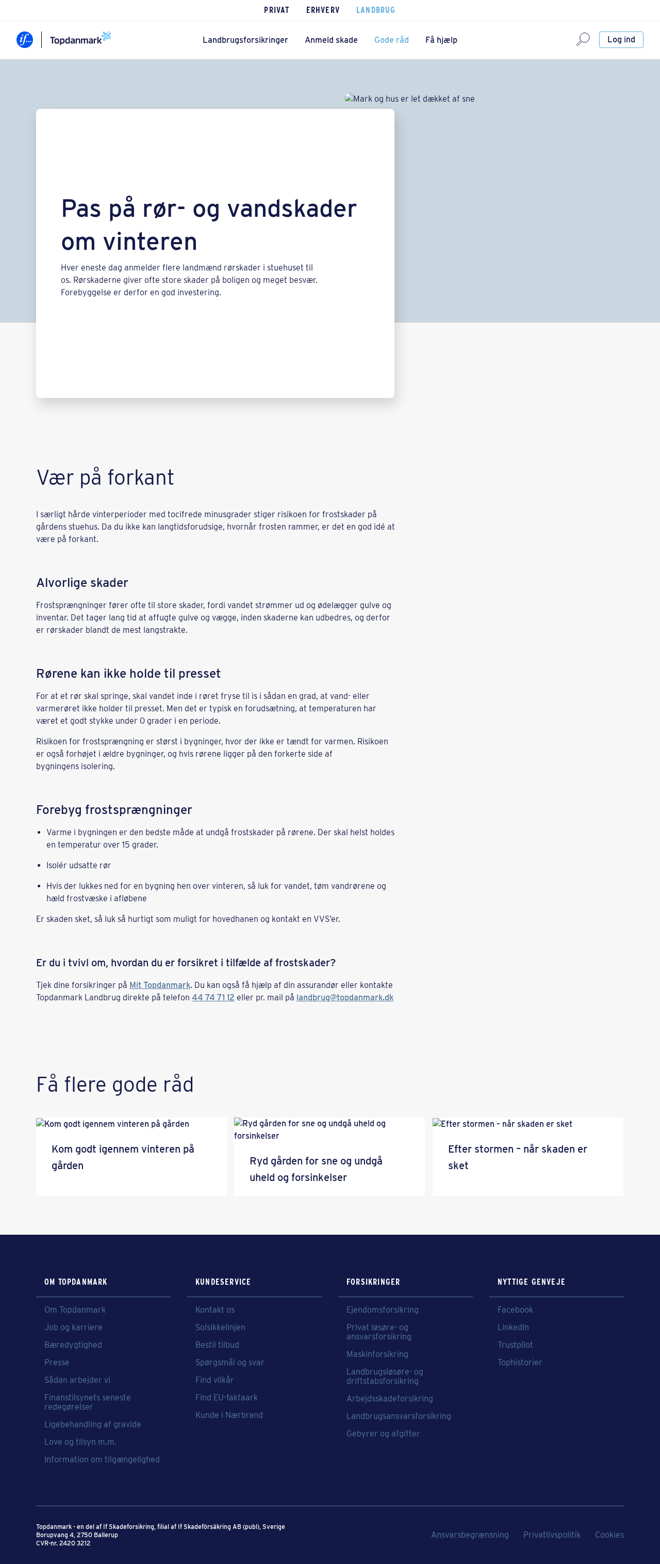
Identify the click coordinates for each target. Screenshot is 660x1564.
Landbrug (376, 10)
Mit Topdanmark (159, 985)
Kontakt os (215, 1310)
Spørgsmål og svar (230, 1362)
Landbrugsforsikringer (245, 40)
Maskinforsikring (377, 1354)
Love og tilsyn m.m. (80, 1442)
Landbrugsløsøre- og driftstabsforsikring (384, 1376)
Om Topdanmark (75, 1310)
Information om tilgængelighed (102, 1459)
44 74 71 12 (213, 997)
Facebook (515, 1310)
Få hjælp (441, 40)
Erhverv (323, 10)
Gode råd (391, 40)
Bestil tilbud (217, 1345)
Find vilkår (214, 1380)
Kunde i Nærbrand (229, 1415)
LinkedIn (513, 1327)
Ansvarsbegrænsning (470, 1535)
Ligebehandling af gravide (92, 1424)
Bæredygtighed (73, 1345)
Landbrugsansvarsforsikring (398, 1416)
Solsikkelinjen (220, 1327)
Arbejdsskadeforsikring (389, 1398)
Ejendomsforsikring (382, 1310)
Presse (57, 1362)
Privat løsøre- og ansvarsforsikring (378, 1332)
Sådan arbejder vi (77, 1380)
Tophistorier (520, 1362)
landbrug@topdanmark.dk (344, 997)
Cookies (609, 1535)
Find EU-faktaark (226, 1397)
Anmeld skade (331, 40)
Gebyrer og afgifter (383, 1434)
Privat (276, 10)
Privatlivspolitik (552, 1535)
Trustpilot (515, 1345)
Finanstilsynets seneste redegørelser (87, 1402)
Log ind (621, 39)
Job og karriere (73, 1327)
